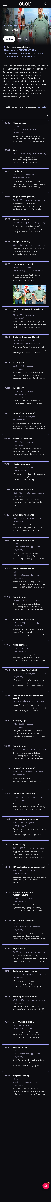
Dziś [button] (8, 107)
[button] (47, 115)
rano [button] (21, 107)
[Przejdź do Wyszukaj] (45, 4)
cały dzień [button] (42, 107)
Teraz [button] (14, 107)
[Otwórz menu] (5, 4)
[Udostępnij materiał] (26, 39)
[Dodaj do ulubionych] (19, 39)
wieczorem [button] (30, 107)
